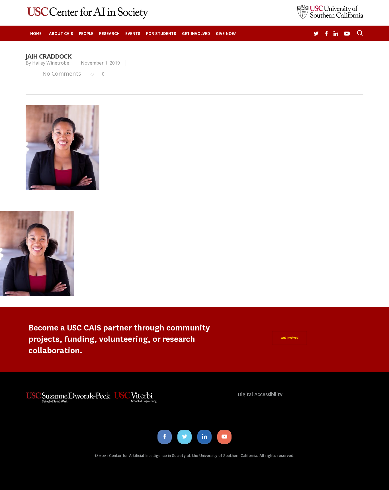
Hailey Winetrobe (50, 63)
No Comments (61, 73)
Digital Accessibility (260, 394)
